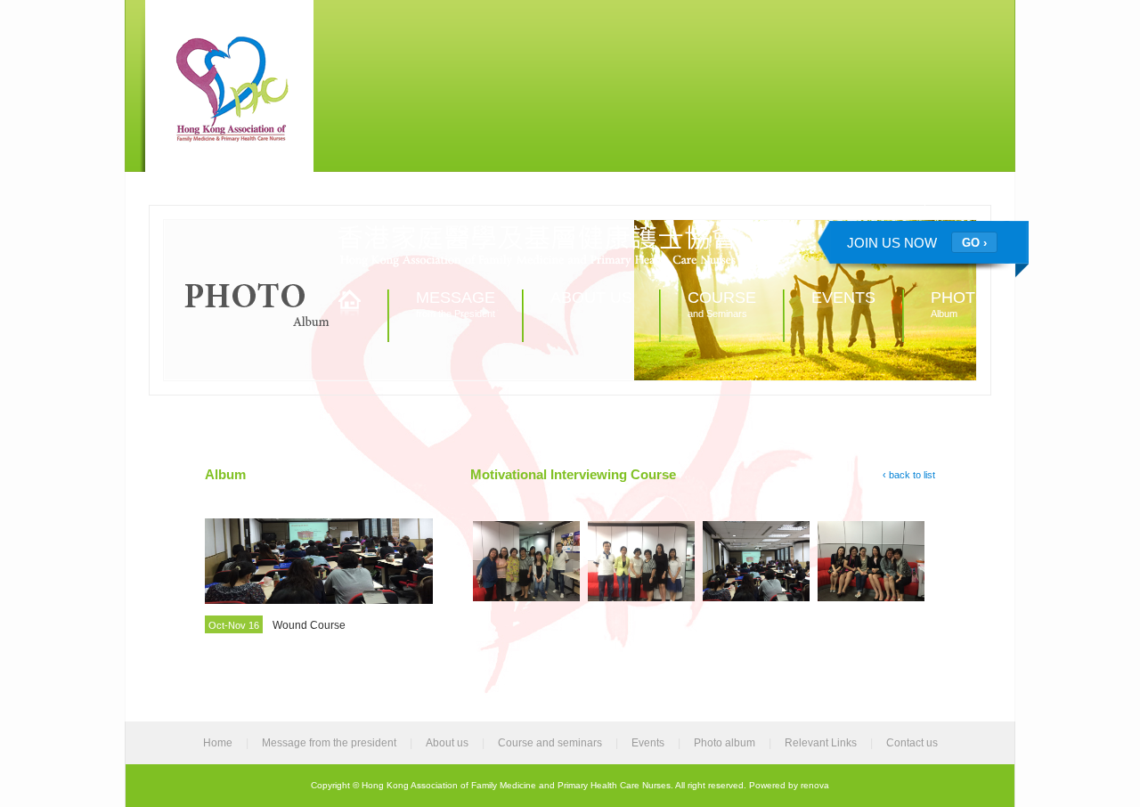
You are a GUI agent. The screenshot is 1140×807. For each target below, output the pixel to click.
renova (815, 785)
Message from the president (329, 743)
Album (959, 304)
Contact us (912, 743)
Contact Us (964, 201)
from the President (455, 304)
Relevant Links (878, 201)
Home (217, 743)
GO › (974, 242)
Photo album (724, 743)
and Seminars (722, 304)
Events (647, 743)
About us (447, 743)
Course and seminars (550, 743)
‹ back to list (909, 474)
